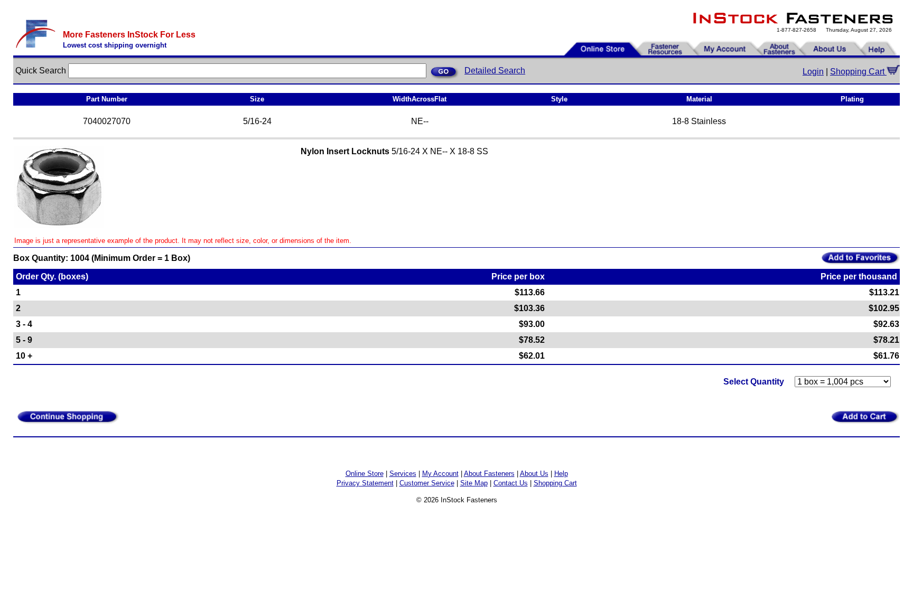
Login (813, 71)
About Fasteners (489, 473)
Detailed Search (494, 70)
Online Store (365, 473)
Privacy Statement (365, 483)
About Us (534, 473)
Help (561, 473)
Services (402, 473)
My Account (440, 473)
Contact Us (510, 483)
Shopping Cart (858, 71)
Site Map (474, 483)
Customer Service (426, 483)
